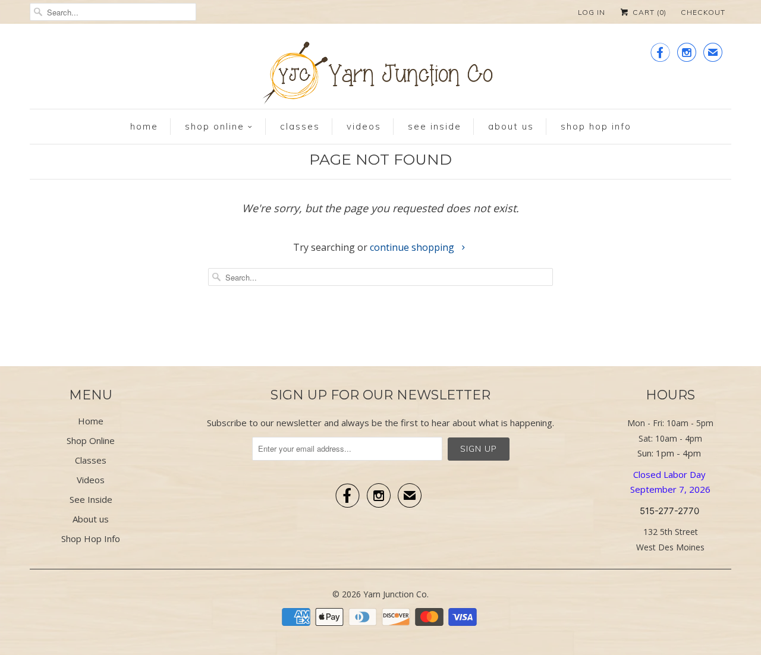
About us (511, 126)
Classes (300, 126)
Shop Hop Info (596, 126)
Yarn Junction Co (395, 594)
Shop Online (214, 126)
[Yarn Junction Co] (380, 75)
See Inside (434, 126)
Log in (591, 12)
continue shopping (413, 247)
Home (144, 126)
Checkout (703, 12)
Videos (364, 126)
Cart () (648, 12)
